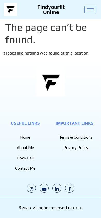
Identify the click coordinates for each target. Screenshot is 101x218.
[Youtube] (44, 188)
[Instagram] (31, 188)
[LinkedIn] (56, 188)
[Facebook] (69, 188)
